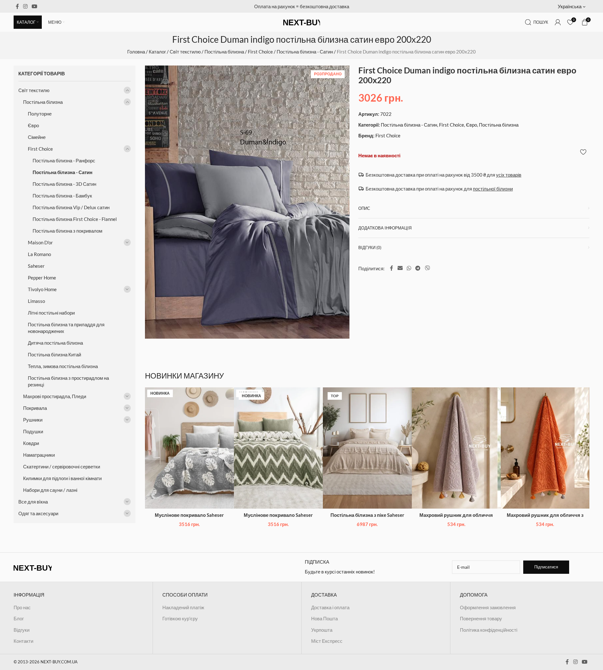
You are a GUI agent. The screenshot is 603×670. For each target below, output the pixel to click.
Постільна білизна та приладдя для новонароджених (66, 328)
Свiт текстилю (185, 51)
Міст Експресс (326, 641)
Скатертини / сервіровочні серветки (61, 466)
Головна (136, 51)
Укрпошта (321, 630)
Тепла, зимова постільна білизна (63, 366)
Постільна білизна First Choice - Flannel (75, 219)
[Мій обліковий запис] (557, 22)
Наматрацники (39, 455)
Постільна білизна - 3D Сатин (64, 184)
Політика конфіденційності (488, 630)
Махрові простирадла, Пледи (54, 396)
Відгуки (21, 630)
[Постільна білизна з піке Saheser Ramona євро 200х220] (367, 448)
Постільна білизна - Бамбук (62, 195)
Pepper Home (42, 277)
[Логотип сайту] (301, 21)
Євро (33, 125)
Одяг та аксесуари (38, 513)
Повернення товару (481, 618)
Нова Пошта (324, 618)
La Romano (39, 254)
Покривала (35, 408)
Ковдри (31, 443)
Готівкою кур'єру (180, 618)
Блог (19, 618)
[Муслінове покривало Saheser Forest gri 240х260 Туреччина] (189, 448)
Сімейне (37, 137)
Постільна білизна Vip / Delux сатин (71, 207)
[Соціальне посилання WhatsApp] (409, 268)
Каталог (157, 51)
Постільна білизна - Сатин (305, 51)
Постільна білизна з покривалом (67, 231)
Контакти (23, 641)
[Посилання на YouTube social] (35, 6)
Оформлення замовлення (488, 607)
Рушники (32, 420)
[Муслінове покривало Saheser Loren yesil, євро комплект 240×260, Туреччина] (278, 448)
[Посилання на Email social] (400, 268)
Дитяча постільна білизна (55, 343)
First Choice (260, 51)
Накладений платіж (183, 607)
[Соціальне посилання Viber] (427, 268)
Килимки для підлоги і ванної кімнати (62, 478)
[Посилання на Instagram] (25, 6)
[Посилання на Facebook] (17, 6)
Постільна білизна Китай (54, 354)
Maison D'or (40, 242)
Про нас (22, 607)
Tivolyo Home (42, 289)
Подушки (33, 431)
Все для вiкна (33, 501)
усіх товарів (508, 175)
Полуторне (40, 113)
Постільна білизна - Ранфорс (64, 160)
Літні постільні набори (51, 313)
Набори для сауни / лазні (50, 490)
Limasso (36, 301)
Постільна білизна (224, 51)
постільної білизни (493, 188)
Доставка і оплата (330, 607)
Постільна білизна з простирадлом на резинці (68, 381)
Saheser (36, 266)
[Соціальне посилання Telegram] (418, 268)
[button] (574, 6)
